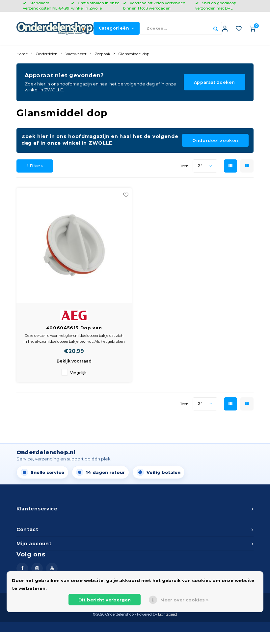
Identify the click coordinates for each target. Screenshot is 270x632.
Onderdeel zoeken (215, 140)
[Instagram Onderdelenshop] (37, 568)
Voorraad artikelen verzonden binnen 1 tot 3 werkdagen (154, 6)
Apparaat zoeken (214, 82)
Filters (36, 165)
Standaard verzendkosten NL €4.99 (46, 6)
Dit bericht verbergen (104, 599)
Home (22, 54)
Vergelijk (78, 372)
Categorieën (114, 28)
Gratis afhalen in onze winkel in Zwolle (95, 6)
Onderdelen (47, 54)
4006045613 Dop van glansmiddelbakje (74, 328)
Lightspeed (167, 614)
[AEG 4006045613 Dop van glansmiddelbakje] (74, 245)
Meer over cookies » (184, 599)
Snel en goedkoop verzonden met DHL (215, 6)
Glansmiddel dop (133, 54)
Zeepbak (102, 54)
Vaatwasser (76, 54)
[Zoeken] (215, 28)
